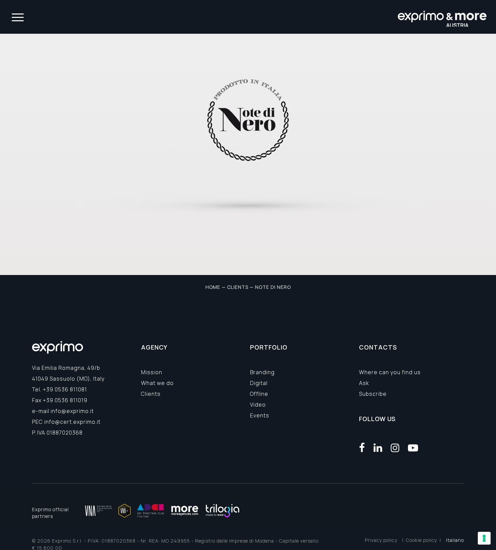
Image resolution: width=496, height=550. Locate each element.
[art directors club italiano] (150, 511)
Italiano (455, 540)
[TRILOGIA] (222, 511)
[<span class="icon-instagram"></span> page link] (395, 448)
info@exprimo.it (72, 411)
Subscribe (373, 393)
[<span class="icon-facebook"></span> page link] (362, 448)
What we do (157, 383)
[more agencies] (184, 511)
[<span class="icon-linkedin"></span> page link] (378, 448)
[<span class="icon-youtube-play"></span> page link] (413, 448)
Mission (151, 372)
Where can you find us (390, 372)
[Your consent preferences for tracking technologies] (484, 538)
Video (258, 404)
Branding (262, 372)
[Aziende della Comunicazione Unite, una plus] (124, 511)
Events (259, 415)
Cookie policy (421, 540)
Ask (364, 383)
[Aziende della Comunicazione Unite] (98, 511)
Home (212, 287)
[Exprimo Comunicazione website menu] (17, 17)
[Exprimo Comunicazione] (443, 17)
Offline (259, 393)
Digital (259, 383)
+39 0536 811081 (65, 389)
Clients (237, 287)
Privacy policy (381, 540)
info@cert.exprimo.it (72, 421)
